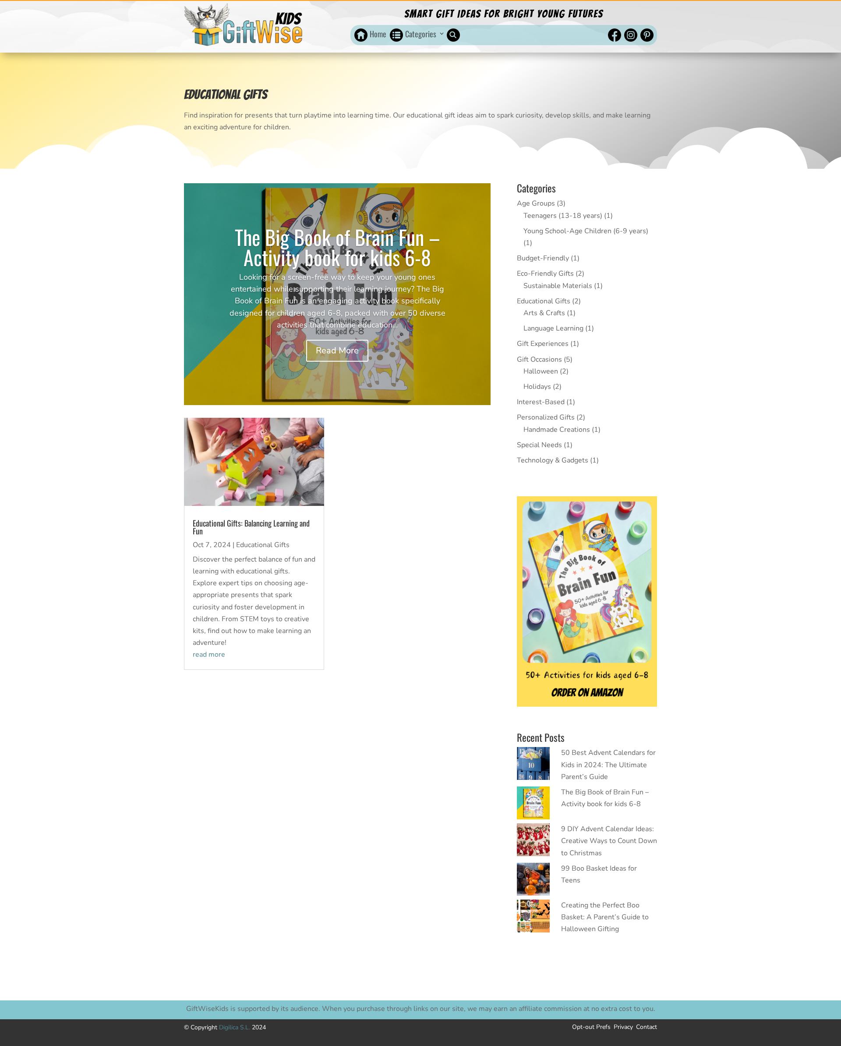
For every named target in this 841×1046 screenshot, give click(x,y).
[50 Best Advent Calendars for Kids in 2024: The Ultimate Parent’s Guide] (533, 765)
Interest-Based (541, 402)
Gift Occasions (539, 359)
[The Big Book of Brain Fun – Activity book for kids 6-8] (533, 804)
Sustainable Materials (557, 286)
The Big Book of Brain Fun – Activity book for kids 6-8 (337, 247)
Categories (420, 33)
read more (209, 654)
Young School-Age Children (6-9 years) (585, 231)
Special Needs (539, 445)
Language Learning (553, 328)
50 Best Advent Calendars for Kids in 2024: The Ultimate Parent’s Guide (608, 764)
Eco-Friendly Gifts (545, 273)
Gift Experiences (543, 344)
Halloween (540, 371)
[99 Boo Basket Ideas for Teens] (533, 881)
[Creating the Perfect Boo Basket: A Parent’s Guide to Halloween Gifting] (533, 918)
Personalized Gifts (546, 417)
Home (378, 33)
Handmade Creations (556, 429)
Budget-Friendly (543, 258)
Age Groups (536, 203)
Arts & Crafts (544, 313)
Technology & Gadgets (552, 460)
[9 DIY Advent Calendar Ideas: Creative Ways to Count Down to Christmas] (533, 841)
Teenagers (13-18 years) (562, 216)
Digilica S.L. (235, 1027)
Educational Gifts (263, 545)
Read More (337, 350)
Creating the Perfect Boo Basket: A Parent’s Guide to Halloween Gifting (605, 917)
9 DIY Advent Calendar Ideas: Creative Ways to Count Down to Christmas (609, 840)
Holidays (537, 386)
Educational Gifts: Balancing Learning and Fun (251, 527)
